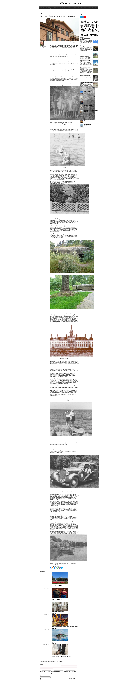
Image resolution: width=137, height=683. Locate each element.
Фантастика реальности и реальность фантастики (64, 626)
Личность (69, 8)
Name (41, 669)
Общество (55, 8)
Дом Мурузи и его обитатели (85, 75)
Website (64, 669)
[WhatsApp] (58, 568)
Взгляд (48, 8)
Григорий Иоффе (43, 46)
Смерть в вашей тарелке (58, 599)
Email (52, 669)
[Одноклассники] (52, 568)
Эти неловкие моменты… (58, 611)
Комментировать (45, 659)
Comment (41, 664)
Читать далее (55, 587)
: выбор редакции (55, 569)
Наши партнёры (43, 680)
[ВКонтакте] (50, 568)
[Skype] (62, 568)
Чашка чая (76, 8)
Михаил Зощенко (62, 569)
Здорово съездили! (57, 642)
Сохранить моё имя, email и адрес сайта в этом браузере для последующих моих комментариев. (58, 671)
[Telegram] (56, 568)
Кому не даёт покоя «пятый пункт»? (90, 96)
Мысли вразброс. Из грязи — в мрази (61, 656)
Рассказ (84, 8)
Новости (42, 8)
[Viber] (60, 568)
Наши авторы (42, 679)
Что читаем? (92, 8)
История (62, 8)
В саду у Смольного (57, 585)
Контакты (42, 681)
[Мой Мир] (54, 568)
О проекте (42, 678)
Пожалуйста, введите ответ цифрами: (47, 673)
